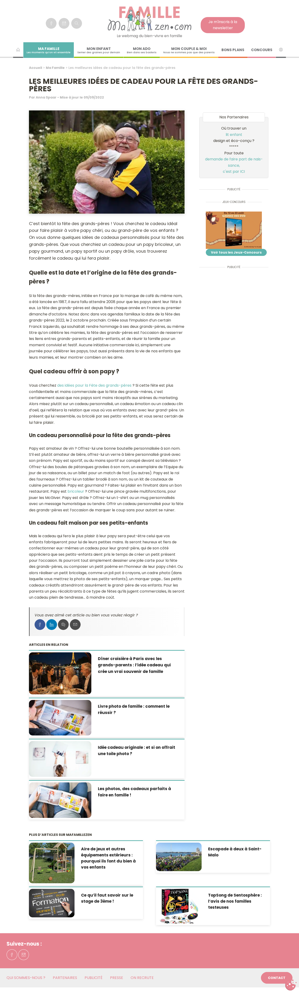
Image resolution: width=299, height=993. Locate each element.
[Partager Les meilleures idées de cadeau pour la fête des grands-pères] (40, 624)
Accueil (35, 67)
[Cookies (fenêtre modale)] (291, 985)
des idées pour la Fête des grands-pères (94, 385)
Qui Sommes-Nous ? (26, 977)
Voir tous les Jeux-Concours (236, 252)
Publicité (94, 977)
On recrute (142, 977)
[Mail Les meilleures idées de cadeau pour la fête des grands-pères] (75, 624)
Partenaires (65, 977)
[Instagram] (64, 23)
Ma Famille (55, 67)
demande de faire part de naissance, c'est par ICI (234, 165)
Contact (276, 977)
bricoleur (76, 491)
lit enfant (234, 134)
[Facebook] (51, 23)
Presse (116, 977)
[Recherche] (76, 23)
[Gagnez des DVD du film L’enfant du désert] (234, 230)
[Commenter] (63, 624)
